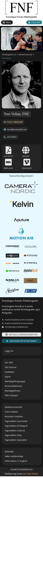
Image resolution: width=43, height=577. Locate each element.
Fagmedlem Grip (13, 435)
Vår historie (10, 367)
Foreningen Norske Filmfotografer (20, 300)
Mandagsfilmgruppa (15, 381)
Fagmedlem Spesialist (16, 439)
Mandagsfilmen (12, 390)
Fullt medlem (11, 411)
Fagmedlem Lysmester (16, 421)
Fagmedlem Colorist (15, 430)
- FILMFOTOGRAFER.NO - (21, 469)
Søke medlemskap (14, 456)
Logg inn (9, 350)
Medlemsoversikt (25, 54)
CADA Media (32, 473)
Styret (8, 376)
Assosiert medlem (14, 416)
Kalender (9, 451)
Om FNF (9, 362)
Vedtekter (9, 371)
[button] (7, 22)
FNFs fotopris (11, 395)
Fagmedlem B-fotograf (16, 425)
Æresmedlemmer (13, 386)
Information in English (16, 460)
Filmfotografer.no (9, 54)
